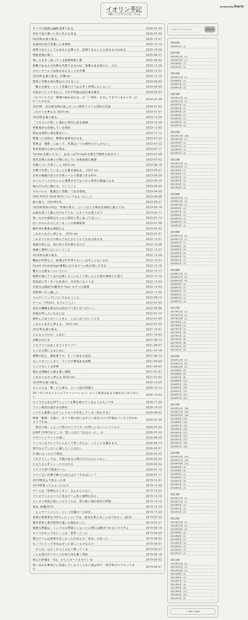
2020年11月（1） (179, 201)
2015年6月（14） (179, 429)
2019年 (175, 232)
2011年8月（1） (178, 577)
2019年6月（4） (178, 246)
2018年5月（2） (178, 291)
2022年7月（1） (178, 146)
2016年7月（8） (178, 377)
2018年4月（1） (178, 294)
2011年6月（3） (178, 584)
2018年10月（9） (179, 280)
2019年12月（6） (179, 235)
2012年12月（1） (179, 522)
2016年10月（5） (179, 367)
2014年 (175, 453)
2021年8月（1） (178, 173)
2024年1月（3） (178, 87)
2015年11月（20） (180, 412)
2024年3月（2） (178, 84)
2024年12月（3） (179, 77)
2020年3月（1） (178, 218)
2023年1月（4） (178, 125)
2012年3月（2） (178, 550)
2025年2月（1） (178, 67)
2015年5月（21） (179, 432)
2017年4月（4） (178, 339)
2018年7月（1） (178, 287)
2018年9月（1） (178, 284)
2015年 (175, 404)
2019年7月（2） (178, 242)
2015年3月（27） (179, 439)
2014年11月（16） (180, 460)
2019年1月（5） (178, 263)
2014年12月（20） (180, 456)
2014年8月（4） (178, 470)
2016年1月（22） (179, 398)
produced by (232, 6)
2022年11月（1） (179, 139)
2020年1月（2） (178, 225)
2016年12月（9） (179, 360)
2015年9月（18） (179, 419)
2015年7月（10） (179, 425)
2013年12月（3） (179, 498)
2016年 (175, 356)
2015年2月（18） (179, 443)
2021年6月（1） (178, 180)
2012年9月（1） (178, 532)
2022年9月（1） (178, 142)
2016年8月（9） (178, 374)
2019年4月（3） (178, 253)
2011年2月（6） (178, 598)
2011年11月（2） (179, 567)
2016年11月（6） (179, 363)
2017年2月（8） (178, 346)
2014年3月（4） (178, 481)
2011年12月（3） (179, 563)
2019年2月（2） (178, 260)
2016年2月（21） (179, 394)
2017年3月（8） (178, 343)
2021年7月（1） (178, 177)
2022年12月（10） (180, 136)
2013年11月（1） (179, 501)
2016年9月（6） (178, 370)
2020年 (175, 194)
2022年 (175, 132)
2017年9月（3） (178, 322)
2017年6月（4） (178, 332)
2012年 (175, 518)
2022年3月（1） (178, 149)
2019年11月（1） (179, 239)
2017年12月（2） (179, 311)
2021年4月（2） (178, 184)
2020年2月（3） (178, 222)
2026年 (175, 42)
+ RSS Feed (193, 611)
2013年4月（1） (178, 505)
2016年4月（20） (179, 387)
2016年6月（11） (179, 380)
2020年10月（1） (179, 205)
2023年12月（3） (179, 98)
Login (5, 4)
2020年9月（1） (178, 208)
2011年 (175, 560)
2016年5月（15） (179, 384)
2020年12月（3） (179, 198)
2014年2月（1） (178, 484)
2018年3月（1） (178, 298)
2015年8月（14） (179, 422)
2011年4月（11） (179, 591)
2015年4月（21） (179, 436)
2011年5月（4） (178, 588)
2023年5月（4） (178, 111)
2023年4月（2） (178, 115)
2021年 (175, 159)
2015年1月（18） (179, 446)
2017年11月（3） (179, 315)
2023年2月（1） (178, 122)
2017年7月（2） (178, 329)
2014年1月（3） (178, 488)
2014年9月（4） (178, 467)
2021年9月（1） (178, 170)
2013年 (175, 494)
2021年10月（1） (179, 166)
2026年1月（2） (178, 46)
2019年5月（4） (178, 249)
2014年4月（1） (178, 477)
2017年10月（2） (179, 318)
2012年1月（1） (178, 553)
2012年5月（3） (178, 543)
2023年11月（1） (179, 101)
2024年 (175, 73)
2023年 (175, 94)
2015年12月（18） (180, 408)
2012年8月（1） (178, 536)
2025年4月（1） (178, 63)
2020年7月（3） (178, 211)
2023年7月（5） (178, 104)
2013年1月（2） (178, 512)
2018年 (175, 270)
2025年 (175, 52)
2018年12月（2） (179, 273)
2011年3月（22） (179, 594)
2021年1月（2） (178, 187)
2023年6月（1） (178, 108)
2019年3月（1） (178, 256)
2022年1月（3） (178, 153)
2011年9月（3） (178, 574)
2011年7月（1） (178, 581)
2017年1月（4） (178, 350)
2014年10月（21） (180, 463)
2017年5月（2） (178, 336)
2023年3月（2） (178, 118)
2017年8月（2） (178, 325)
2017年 (175, 307)
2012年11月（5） (179, 525)
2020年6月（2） (178, 215)
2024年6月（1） (178, 80)
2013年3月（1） (178, 508)
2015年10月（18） (180, 415)
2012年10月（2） (179, 529)
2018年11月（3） (179, 277)
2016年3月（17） (179, 391)
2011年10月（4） (179, 570)
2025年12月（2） (179, 56)
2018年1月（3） (178, 301)
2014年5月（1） (178, 474)
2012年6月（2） (178, 539)
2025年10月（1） (179, 60)
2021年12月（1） (179, 163)
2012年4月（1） (178, 546)
